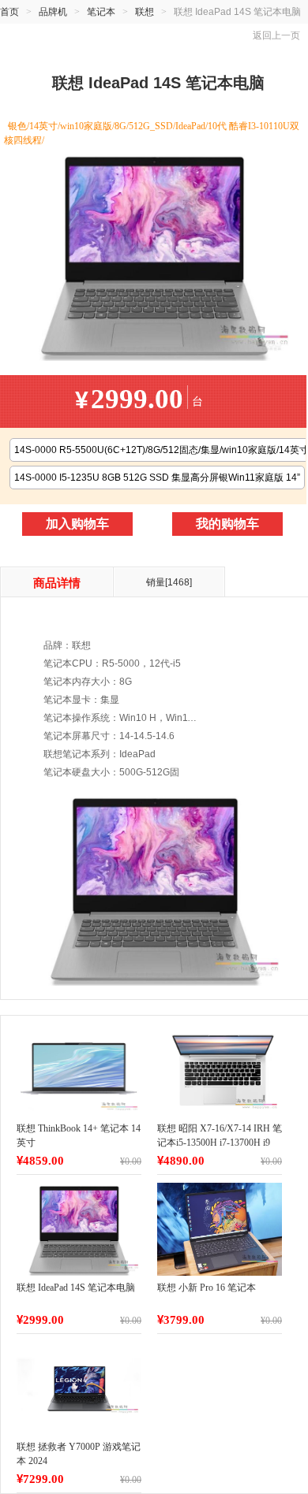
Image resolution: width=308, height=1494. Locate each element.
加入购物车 (77, 523)
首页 (9, 11)
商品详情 (57, 583)
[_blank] (79, 1070)
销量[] (169, 582)
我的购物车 (227, 523)
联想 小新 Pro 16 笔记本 (206, 1287)
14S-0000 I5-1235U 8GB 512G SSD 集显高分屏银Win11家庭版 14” (157, 477)
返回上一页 (276, 35)
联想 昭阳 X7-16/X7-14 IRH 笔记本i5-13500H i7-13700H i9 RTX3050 (219, 1142)
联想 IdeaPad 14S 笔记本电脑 (76, 1287)
